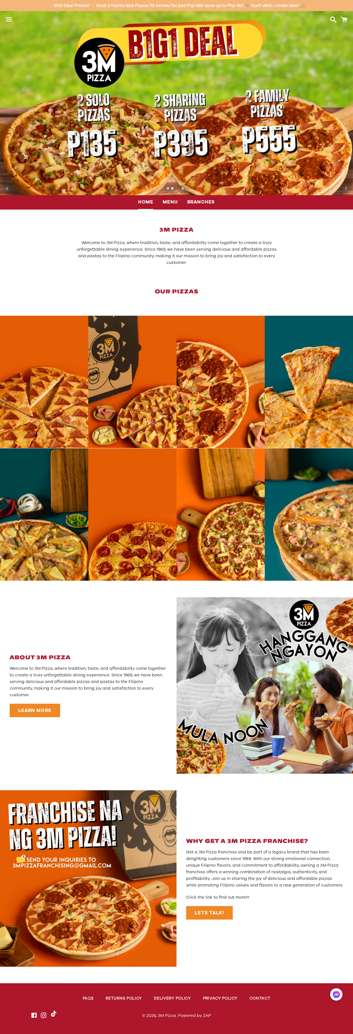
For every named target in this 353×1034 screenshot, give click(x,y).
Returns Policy (124, 998)
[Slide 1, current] (168, 188)
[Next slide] (346, 189)
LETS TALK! (209, 913)
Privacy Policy (220, 998)
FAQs (88, 998)
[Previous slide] (7, 189)
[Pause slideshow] (182, 189)
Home (145, 202)
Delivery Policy (172, 998)
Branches (201, 202)
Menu (170, 202)
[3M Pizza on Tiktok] (53, 1016)
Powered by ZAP (194, 1015)
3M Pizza (167, 1015)
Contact (260, 998)
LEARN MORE (35, 710)
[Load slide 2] (172, 188)
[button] (336, 995)
